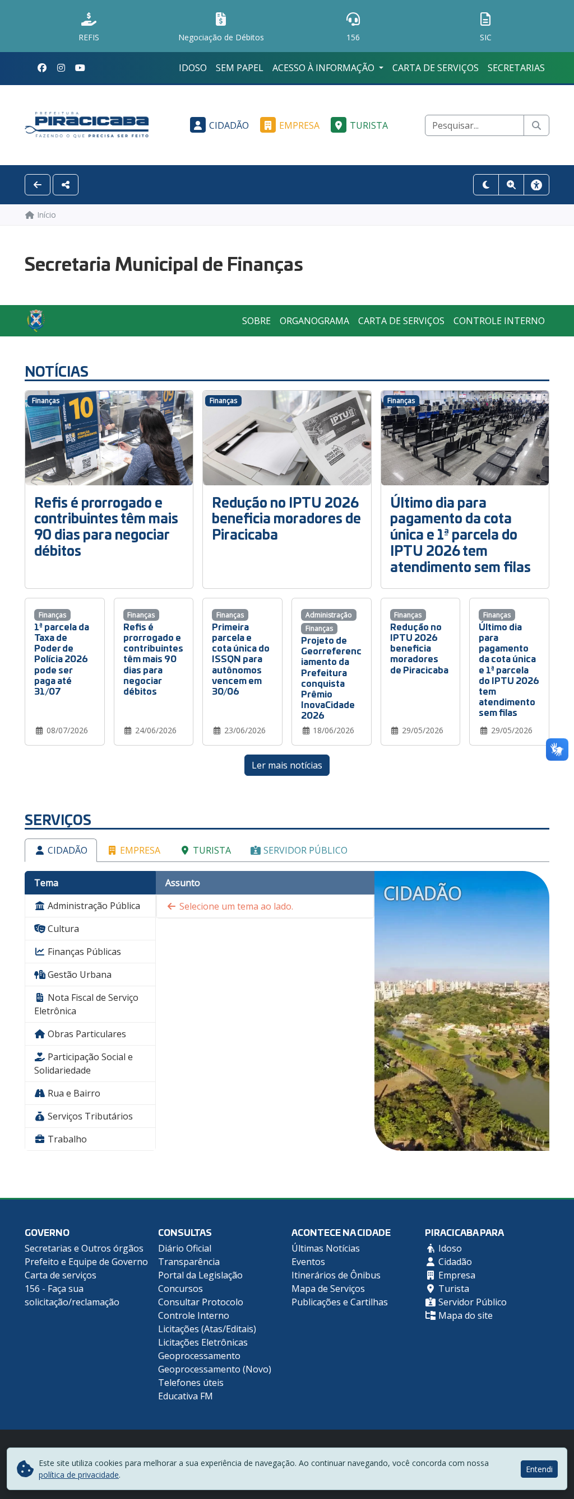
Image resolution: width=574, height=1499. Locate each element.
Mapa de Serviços (328, 1288)
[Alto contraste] (486, 184)
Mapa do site (464, 1315)
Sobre (256, 321)
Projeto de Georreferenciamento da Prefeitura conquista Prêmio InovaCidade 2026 (331, 677)
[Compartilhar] (65, 184)
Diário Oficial (184, 1248)
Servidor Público (304, 850)
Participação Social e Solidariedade (83, 1063)
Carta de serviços (435, 68)
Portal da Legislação (200, 1275)
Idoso (193, 68)
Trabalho (66, 1139)
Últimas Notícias (325, 1248)
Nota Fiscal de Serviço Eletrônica (86, 1004)
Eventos (308, 1262)
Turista (369, 125)
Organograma (314, 321)
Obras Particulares (85, 1034)
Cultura (62, 928)
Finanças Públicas (83, 951)
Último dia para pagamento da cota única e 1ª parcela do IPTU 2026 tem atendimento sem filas (460, 534)
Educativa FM (185, 1396)
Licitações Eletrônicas (203, 1342)
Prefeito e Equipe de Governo (86, 1262)
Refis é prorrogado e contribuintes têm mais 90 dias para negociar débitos (106, 526)
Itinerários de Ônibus (336, 1275)
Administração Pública (92, 906)
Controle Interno (499, 321)
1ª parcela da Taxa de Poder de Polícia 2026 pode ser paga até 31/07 (61, 658)
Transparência (189, 1262)
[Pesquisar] (536, 125)
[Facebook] (42, 67)
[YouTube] (80, 67)
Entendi (539, 1469)
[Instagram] (61, 67)
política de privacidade (79, 1474)
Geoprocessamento (199, 1356)
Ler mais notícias (287, 765)
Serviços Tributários (89, 1116)
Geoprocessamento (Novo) (214, 1369)
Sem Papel (239, 68)
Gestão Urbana (78, 974)
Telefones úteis (191, 1382)
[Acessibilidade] (536, 184)
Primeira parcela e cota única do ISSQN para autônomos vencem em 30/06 (241, 658)
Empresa (299, 125)
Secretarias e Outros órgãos (84, 1248)
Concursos (180, 1288)
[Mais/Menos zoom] (511, 184)
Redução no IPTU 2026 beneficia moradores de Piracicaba (286, 518)
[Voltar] (37, 184)
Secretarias (516, 68)
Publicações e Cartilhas (339, 1302)
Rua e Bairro (72, 1093)
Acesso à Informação (324, 68)
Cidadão (229, 125)
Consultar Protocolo (200, 1302)
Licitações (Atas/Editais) (207, 1329)
